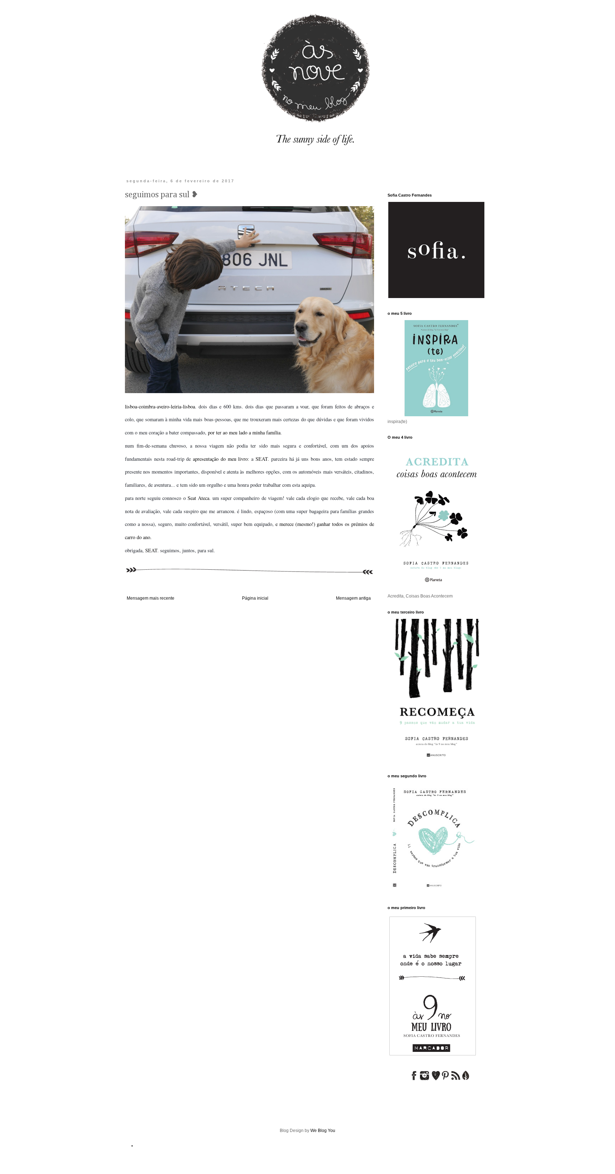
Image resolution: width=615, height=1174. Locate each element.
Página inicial (255, 598)
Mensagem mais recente (150, 598)
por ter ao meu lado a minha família (244, 432)
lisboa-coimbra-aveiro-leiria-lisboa (160, 406)
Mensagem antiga (353, 598)
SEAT (262, 458)
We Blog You (322, 1130)
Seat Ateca (198, 498)
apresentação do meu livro (220, 458)
